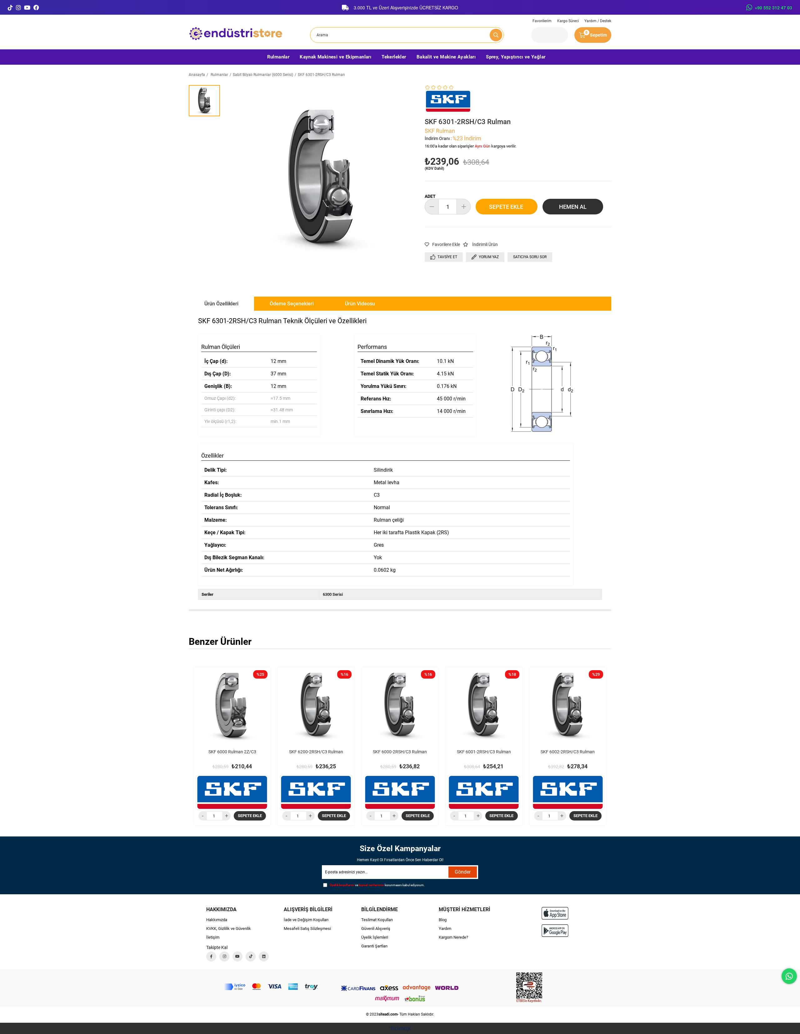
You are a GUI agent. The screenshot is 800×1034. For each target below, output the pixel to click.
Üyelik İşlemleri (374, 937)
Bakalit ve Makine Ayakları (446, 57)
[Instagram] (18, 7)
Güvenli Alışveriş (375, 928)
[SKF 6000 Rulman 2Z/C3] (232, 705)
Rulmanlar (278, 57)
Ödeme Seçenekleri (292, 304)
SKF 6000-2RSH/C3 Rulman (400, 751)
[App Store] (555, 913)
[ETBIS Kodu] (529, 987)
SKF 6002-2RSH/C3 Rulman (568, 751)
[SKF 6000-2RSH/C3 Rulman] (400, 705)
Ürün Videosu (360, 304)
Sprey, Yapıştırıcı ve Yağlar (515, 57)
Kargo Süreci (568, 21)
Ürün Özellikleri (221, 304)
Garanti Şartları (374, 946)
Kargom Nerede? (453, 937)
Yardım (445, 928)
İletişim (212, 937)
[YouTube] (27, 7)
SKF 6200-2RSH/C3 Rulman (316, 751)
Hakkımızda (216, 919)
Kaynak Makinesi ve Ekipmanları (335, 57)
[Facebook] (36, 7)
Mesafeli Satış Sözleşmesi (307, 928)
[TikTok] (10, 7)
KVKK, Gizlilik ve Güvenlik (228, 928)
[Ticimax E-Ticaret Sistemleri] (400, 1029)
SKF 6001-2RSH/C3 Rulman (484, 751)
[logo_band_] (271, 986)
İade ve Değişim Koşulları (306, 919)
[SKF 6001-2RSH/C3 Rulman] (484, 705)
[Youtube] (237, 956)
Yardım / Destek (597, 21)
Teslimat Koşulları (377, 919)
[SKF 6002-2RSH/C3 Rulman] (568, 705)
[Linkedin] (264, 956)
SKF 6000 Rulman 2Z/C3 (232, 751)
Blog (443, 919)
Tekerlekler (394, 57)
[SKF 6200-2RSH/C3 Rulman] (316, 705)
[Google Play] (555, 930)
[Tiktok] (251, 956)
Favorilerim (542, 21)
